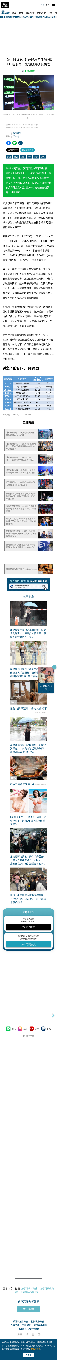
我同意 (28, 1355)
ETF (29, 156)
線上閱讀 (28, 1309)
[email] (39, 1334)
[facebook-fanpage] (27, 1334)
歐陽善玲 (17, 133)
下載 (49, 1028)
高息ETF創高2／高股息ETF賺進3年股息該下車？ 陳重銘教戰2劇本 (21, 471)
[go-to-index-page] (23, 71)
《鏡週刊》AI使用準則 (28, 1328)
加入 (14, 1028)
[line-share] (14, 143)
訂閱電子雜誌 (37, 1321)
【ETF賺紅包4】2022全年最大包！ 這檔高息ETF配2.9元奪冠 (20, 458)
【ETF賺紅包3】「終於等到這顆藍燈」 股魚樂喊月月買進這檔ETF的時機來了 (21, 446)
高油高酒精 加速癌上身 (22, 784)
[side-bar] (53, 5)
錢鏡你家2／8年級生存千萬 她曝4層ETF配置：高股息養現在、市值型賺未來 (21, 496)
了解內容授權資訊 (29, 1292)
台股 (16, 156)
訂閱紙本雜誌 (5, 5)
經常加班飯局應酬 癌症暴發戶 (19, 569)
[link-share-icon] (20, 143)
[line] (19, 1334)
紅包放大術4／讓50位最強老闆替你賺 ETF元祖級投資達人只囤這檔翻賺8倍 (21, 521)
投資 (9, 156)
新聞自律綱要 (40, 1325)
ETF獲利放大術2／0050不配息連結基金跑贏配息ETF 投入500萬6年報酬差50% (21, 533)
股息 (36, 156)
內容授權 (14, 1325)
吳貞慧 (16, 136)
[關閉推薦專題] (54, 667)
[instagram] (33, 1334)
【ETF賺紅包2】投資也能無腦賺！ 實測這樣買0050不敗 (21, 433)
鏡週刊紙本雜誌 (29, 1288)
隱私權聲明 (35, 1349)
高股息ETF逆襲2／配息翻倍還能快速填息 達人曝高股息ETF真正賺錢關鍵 (21, 508)
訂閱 (37, 1028)
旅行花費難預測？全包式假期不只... (28, 710)
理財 (23, 156)
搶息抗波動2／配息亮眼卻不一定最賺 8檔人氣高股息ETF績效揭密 (20, 546)
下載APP (26, 1325)
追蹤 (25, 1028)
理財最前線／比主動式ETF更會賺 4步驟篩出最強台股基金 (20, 483)
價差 (43, 156)
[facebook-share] (8, 143)
